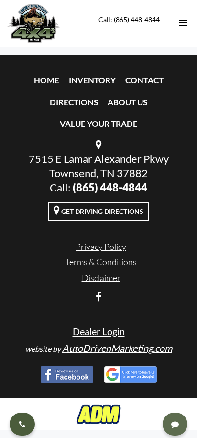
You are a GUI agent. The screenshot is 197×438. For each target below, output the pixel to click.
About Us (127, 102)
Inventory (92, 80)
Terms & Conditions (101, 262)
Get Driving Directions (101, 211)
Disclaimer (101, 277)
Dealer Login (99, 331)
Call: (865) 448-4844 (129, 19)
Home (46, 80)
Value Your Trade (99, 124)
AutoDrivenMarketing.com (117, 348)
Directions (74, 102)
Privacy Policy (101, 246)
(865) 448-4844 (110, 187)
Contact (144, 80)
